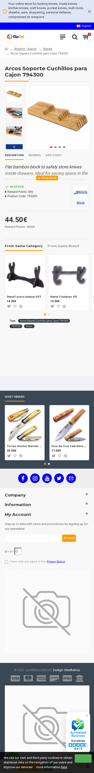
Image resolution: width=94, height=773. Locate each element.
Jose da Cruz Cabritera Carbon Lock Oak (69, 446)
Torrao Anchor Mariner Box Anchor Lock (25, 446)
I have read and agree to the (37, 561)
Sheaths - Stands (25, 49)
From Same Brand (63, 246)
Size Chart (54, 155)
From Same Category (24, 246)
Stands (47, 49)
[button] (31, 118)
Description (14, 155)
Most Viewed (15, 396)
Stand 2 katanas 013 (63, 296)
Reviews (34, 155)
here (64, 767)
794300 (16, 326)
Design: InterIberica (66, 670)
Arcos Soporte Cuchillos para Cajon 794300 (44, 320)
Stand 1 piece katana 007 (24, 296)
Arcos (29, 326)
